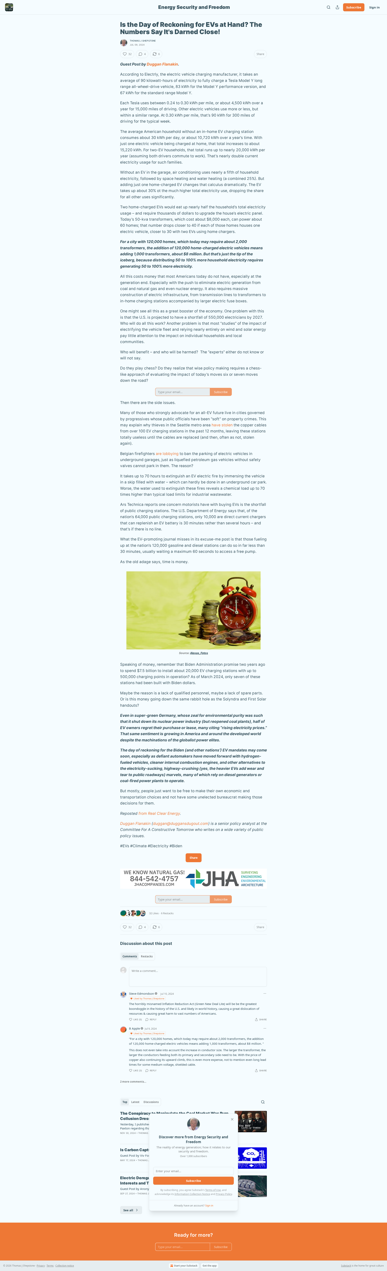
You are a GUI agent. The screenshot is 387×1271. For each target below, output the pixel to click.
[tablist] (137, 956)
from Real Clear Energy (159, 813)
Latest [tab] (135, 1102)
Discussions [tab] (151, 1102)
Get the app (210, 1265)
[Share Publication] (337, 7)
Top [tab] (125, 1102)
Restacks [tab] (147, 956)
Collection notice (64, 1265)
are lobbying (167, 453)
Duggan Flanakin (162, 64)
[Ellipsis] (265, 993)
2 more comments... (133, 1081)
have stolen (222, 425)
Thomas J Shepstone (143, 40)
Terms (50, 1265)
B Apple (134, 1028)
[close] (232, 1119)
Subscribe (353, 7)
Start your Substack (185, 1265)
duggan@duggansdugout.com (180, 823)
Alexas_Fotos (199, 653)
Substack (346, 1265)
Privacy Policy (224, 1194)
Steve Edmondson (141, 993)
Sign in (374, 7)
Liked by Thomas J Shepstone (149, 998)
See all (128, 1210)
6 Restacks (167, 913)
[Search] (329, 7)
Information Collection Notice (192, 1194)
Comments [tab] (130, 956)
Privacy (41, 1265)
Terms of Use (213, 1190)
